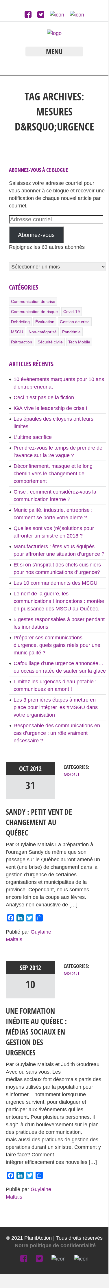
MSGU (17, 332)
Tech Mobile (79, 342)
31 (30, 785)
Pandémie (71, 332)
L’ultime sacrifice (33, 437)
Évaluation (44, 321)
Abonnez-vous (36, 235)
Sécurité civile (50, 342)
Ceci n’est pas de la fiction (44, 397)
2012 (36, 768)
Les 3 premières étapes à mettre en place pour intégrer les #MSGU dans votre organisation (56, 707)
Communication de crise (33, 301)
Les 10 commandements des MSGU (55, 583)
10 (30, 984)
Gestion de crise (75, 321)
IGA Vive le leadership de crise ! (50, 408)
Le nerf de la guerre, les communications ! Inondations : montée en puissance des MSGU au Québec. (59, 601)
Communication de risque (34, 311)
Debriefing (20, 321)
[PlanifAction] (54, 33)
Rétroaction (21, 342)
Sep (24, 967)
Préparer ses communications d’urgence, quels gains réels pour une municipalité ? (57, 645)
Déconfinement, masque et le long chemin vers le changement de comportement (53, 473)
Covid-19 (71, 311)
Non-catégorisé (43, 332)
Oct (24, 768)
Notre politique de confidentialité (56, 1245)
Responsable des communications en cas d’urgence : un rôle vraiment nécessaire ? (57, 733)
